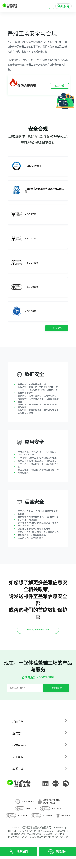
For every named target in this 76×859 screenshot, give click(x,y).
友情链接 (48, 834)
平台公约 (63, 837)
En (51, 6)
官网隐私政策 (18, 834)
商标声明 (61, 831)
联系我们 (22, 851)
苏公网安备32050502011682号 (41, 837)
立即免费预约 (57, 688)
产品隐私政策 (34, 834)
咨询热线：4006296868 (38, 677)
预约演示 (61, 851)
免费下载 (59, 85)
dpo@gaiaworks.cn (38, 629)
